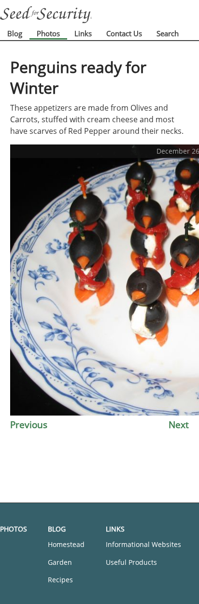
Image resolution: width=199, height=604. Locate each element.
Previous (28, 424)
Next (179, 424)
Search (167, 33)
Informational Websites (143, 544)
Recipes (60, 579)
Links (83, 33)
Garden (60, 562)
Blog (14, 33)
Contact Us (124, 33)
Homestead (66, 544)
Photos (48, 33)
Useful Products (131, 562)
